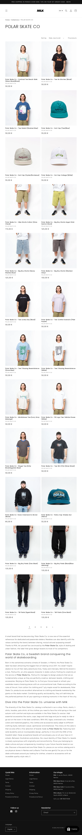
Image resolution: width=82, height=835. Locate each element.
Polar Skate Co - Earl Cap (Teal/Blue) (55, 128)
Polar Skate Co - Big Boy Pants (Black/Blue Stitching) (57, 564)
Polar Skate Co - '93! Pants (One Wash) (56, 612)
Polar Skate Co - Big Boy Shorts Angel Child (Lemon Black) (57, 223)
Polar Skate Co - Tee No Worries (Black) (56, 79)
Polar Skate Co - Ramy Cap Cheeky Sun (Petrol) (56, 516)
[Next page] (52, 627)
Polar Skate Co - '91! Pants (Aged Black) (20, 612)
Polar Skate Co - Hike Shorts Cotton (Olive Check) (21, 223)
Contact (8, 786)
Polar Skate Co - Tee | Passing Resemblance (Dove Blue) (22, 369)
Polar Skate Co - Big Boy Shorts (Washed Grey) (56, 272)
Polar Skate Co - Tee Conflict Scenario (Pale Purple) (58, 320)
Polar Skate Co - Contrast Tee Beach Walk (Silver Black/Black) (21, 80)
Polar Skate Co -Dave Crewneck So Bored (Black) (21, 516)
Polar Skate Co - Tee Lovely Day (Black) (20, 320)
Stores (7, 775)
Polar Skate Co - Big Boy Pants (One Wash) (21, 564)
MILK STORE (60, 827)
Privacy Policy (9, 793)
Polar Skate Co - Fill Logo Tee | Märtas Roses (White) (58, 418)
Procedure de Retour (12, 797)
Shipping (8, 789)
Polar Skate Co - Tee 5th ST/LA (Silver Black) (58, 466)
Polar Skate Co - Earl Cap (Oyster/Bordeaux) (22, 175)
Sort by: (44, 38)
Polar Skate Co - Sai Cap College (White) (57, 175)
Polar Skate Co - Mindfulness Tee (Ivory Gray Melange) (22, 418)
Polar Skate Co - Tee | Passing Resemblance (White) (58, 369)
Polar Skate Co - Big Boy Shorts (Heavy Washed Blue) (20, 272)
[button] (6, 10)
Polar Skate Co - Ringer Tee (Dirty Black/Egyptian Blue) (18, 467)
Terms (7, 782)
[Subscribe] (74, 812)
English (10, 829)
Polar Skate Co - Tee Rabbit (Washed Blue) (21, 128)
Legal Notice (9, 779)
